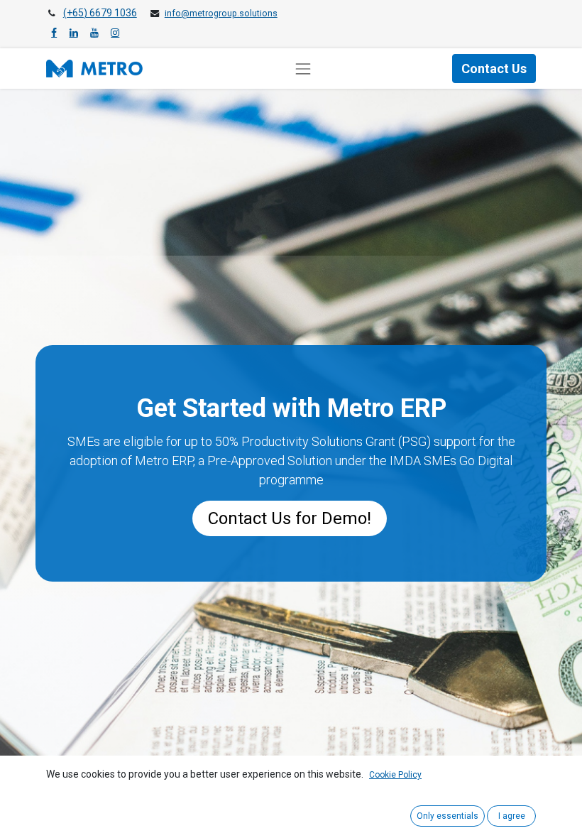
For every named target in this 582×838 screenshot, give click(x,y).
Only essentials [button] (447, 816)
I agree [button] (511, 816)
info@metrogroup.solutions (221, 13)
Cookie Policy (395, 775)
